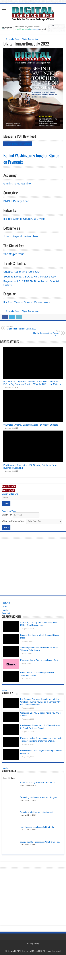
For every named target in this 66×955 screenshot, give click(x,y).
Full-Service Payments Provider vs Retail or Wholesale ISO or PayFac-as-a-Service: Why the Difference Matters (32, 382)
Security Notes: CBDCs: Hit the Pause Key (29, 276)
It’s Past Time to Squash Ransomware (26, 302)
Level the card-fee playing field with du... (38, 827)
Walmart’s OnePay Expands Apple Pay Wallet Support (30, 424)
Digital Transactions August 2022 (46, 333)
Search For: (7, 515)
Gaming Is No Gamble (17, 183)
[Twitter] (33, 947)
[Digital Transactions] (33, 13)
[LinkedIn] (36, 947)
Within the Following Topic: (14, 521)
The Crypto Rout (13, 254)
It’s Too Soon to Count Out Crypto (24, 218)
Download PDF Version (19, 143)
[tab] (9, 486)
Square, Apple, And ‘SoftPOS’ (21, 271)
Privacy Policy (33, 943)
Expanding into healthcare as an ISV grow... (39, 797)
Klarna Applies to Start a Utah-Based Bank (39, 660)
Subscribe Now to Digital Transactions (22, 39)
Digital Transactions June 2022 (21, 328)
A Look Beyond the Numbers (21, 236)
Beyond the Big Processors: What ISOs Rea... (40, 842)
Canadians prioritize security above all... (37, 812)
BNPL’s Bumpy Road (16, 201)
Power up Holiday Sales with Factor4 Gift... (39, 782)
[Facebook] (30, 947)
